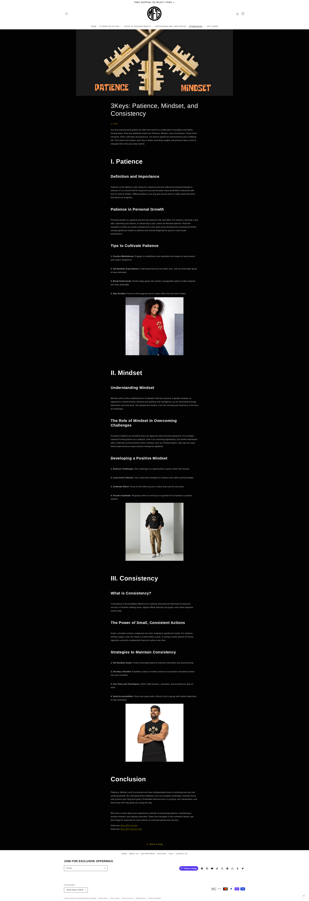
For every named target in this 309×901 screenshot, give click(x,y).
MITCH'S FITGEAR (76, 898)
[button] (66, 13)
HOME (124, 854)
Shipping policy (141, 898)
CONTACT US (181, 854)
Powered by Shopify (89, 898)
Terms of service (127, 898)
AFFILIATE (161, 854)
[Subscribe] (104, 868)
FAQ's (171, 854)
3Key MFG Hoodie (128, 826)
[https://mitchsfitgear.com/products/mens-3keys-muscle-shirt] (154, 761)
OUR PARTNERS (148, 854)
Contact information (154, 898)
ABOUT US (133, 854)
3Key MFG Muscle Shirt (131, 829)
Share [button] (115, 124)
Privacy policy (114, 898)
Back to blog (156, 844)
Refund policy (103, 898)
